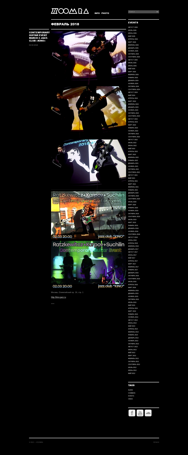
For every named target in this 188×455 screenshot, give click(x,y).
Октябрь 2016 (133, 275)
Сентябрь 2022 (134, 137)
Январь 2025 (133, 77)
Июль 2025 (132, 63)
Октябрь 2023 (133, 113)
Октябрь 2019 (133, 213)
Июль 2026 (132, 30)
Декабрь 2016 (133, 273)
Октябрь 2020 (133, 196)
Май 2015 (131, 305)
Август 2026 (133, 27)
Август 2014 (133, 320)
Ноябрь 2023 (133, 110)
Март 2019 (132, 222)
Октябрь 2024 (133, 86)
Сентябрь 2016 (134, 278)
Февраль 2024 (133, 104)
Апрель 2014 (133, 329)
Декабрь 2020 (133, 193)
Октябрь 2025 (133, 54)
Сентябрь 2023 (134, 116)
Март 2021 (132, 184)
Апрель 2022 (133, 151)
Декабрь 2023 (133, 107)
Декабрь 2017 (133, 249)
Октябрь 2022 (133, 134)
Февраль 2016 (133, 290)
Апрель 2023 (133, 122)
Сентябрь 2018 (134, 234)
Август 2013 (133, 346)
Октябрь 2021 (133, 169)
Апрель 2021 (133, 181)
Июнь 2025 (132, 66)
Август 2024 (133, 92)
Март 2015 (132, 311)
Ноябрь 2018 (133, 231)
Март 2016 (132, 287)
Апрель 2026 (133, 39)
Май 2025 (131, 68)
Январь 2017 (133, 270)
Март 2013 (132, 355)
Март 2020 (132, 204)
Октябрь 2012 (133, 361)
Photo (105, 13)
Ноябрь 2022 (133, 131)
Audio (130, 390)
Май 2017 (131, 258)
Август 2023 (133, 119)
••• (52, 303)
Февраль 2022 (133, 157)
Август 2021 (133, 175)
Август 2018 (133, 237)
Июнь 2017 (132, 255)
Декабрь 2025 (133, 48)
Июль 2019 (132, 219)
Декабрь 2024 (133, 80)
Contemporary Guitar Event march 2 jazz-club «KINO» (39, 36)
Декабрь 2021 (133, 163)
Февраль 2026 (133, 45)
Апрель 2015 (133, 308)
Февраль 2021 (133, 187)
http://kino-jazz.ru (58, 297)
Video (130, 399)
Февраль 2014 (133, 332)
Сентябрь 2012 (134, 364)
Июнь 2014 (132, 323)
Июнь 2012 (132, 370)
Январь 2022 (133, 160)
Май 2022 (131, 148)
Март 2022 (132, 154)
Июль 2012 (132, 367)
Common (131, 393)
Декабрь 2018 (133, 228)
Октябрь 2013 (133, 344)
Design (156, 442)
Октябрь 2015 (133, 299)
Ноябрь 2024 (133, 83)
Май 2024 (131, 95)
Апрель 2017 (133, 261)
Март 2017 (132, 264)
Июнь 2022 (132, 145)
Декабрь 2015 (133, 293)
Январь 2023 (133, 128)
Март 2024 (132, 101)
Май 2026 (131, 36)
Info (97, 13)
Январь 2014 (133, 335)
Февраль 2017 (133, 267)
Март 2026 (132, 42)
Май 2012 (131, 373)
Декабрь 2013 (133, 338)
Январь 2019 (133, 225)
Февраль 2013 (133, 358)
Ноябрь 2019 (133, 210)
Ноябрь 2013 (133, 341)
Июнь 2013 (132, 349)
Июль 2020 (132, 202)
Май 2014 (131, 326)
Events (131, 396)
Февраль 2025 (133, 74)
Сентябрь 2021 (134, 172)
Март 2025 (132, 71)
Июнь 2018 (132, 240)
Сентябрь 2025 (134, 57)
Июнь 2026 (132, 33)
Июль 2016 (132, 281)
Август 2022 (133, 139)
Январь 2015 (133, 314)
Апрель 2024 (133, 98)
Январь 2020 (133, 208)
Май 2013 (131, 352)
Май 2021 (131, 178)
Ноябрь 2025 (133, 51)
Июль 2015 (132, 302)
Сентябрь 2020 (134, 199)
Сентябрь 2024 (134, 89)
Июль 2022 (132, 142)
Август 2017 (133, 252)
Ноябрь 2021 (133, 166)
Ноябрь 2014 (133, 317)
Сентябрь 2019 (134, 216)
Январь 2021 (133, 190)
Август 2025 (133, 60)
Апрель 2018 (133, 243)
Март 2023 (132, 125)
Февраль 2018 (133, 246)
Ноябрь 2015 (133, 296)
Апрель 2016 (133, 284)
